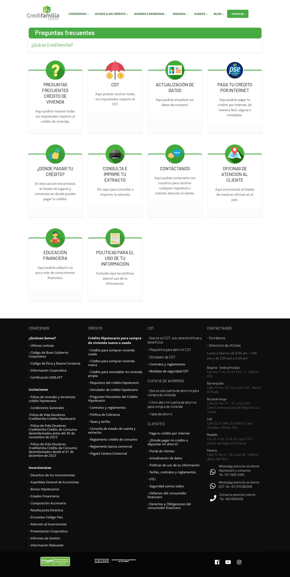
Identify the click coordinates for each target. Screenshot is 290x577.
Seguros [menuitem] (181, 15)
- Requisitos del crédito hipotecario (113, 382)
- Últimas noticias (41, 345)
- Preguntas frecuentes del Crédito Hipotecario (113, 399)
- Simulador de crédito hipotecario (113, 389)
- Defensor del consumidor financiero (167, 495)
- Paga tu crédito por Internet (169, 433)
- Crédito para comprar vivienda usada (111, 352)
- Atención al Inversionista (47, 524)
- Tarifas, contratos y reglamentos (172, 472)
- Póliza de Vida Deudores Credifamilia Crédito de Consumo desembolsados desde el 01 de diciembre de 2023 (53, 450)
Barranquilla (234, 387)
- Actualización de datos (165, 458)
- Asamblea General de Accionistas (54, 482)
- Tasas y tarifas (99, 421)
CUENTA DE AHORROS (166, 380)
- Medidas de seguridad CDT (168, 371)
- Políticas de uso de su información (174, 465)
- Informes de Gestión (44, 538)
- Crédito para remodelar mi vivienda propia (115, 374)
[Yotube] (228, 562)
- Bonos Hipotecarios (44, 489)
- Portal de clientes (161, 451)
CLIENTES (156, 423)
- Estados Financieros (44, 496)
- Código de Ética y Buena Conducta (54, 363)
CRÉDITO (95, 328)
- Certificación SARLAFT (45, 377)
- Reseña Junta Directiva (46, 510)
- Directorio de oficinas (224, 345)
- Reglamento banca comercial (110, 446)
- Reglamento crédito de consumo (112, 439)
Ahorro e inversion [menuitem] (151, 15)
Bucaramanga (233, 405)
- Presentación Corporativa (48, 531)
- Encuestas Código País (46, 517)
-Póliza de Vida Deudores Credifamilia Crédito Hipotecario (52, 417)
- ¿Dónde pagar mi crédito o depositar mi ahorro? (168, 442)
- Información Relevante (46, 545)
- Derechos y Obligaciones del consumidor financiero (169, 506)
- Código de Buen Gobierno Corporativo (48, 354)
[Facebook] (217, 562)
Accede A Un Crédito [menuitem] (112, 15)
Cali (229, 423)
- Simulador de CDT (161, 357)
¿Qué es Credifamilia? (52, 44)
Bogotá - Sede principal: (233, 372)
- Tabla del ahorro (160, 414)
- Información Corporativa (47, 370)
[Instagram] (239, 562)
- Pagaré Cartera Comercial (107, 453)
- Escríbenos (216, 338)
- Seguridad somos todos (166, 486)
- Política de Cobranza (104, 414)
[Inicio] (43, 13)
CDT (151, 328)
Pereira (232, 454)
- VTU (151, 479)
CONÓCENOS (39, 328)
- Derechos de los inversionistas (52, 475)
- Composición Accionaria (47, 503)
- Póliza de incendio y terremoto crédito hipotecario (52, 399)
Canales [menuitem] (240, 15)
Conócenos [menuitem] (79, 15)
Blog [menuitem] (219, 15)
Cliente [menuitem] (201, 15)
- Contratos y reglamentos (107, 407)
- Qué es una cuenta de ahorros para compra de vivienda (173, 392)
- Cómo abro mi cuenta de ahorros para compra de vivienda (172, 404)
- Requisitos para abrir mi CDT (169, 349)
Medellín (230, 439)
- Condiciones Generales (46, 408)
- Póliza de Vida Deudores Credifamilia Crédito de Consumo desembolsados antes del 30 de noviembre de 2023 (53, 431)
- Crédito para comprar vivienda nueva (111, 363)
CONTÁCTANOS (219, 328)
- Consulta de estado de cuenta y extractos (111, 430)
